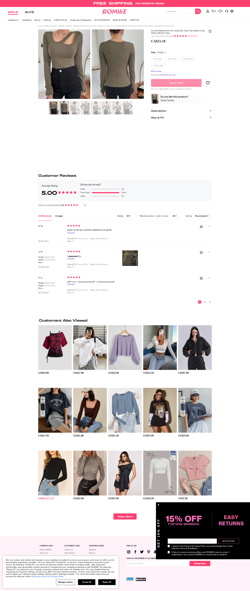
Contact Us (68, 550)
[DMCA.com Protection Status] (141, 579)
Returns (92, 553)
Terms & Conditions (188, 548)
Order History (69, 553)
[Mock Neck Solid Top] (55, 473)
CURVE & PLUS (60, 20)
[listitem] (55, 355)
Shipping (92, 550)
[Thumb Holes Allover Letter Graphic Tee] (90, 473)
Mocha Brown (98, 239)
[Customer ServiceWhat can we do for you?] (226, 11)
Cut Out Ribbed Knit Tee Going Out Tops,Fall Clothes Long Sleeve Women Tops (178, 31)
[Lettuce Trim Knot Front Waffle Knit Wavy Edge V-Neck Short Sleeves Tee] (195, 473)
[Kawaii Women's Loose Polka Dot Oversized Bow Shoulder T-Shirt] (125, 473)
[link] (125, 3)
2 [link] (204, 302)
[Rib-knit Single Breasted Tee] (125, 410)
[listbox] (207, 11)
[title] (125, 320)
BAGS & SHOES (120, 20)
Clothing (47, 20)
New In (37, 20)
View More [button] (125, 516)
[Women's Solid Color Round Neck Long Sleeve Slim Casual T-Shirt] (160, 473)
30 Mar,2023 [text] (43, 241)
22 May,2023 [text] (43, 267)
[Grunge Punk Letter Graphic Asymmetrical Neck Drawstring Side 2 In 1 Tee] (55, 347)
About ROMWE (46, 550)
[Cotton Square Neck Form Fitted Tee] (90, 410)
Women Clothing (65, 26)
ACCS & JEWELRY (102, 20)
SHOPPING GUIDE (96, 546)
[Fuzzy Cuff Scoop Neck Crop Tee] (160, 347)
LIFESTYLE (134, 20)
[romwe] (114, 11)
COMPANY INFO (46, 546)
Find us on (131, 546)
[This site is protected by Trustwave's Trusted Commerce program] (129, 579)
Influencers (44, 553)
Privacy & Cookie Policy (195, 546)
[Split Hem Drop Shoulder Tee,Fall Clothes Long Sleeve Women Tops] (90, 347)
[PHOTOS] (91, 64)
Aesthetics (27, 20)
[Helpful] (201, 226)
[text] (91, 225)
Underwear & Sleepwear (80, 20)
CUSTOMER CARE (72, 546)
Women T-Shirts (104, 26)
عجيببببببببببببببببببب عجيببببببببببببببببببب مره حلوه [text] (91, 281)
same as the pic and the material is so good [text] (89, 230)
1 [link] (199, 302)
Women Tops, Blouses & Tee (84, 26)
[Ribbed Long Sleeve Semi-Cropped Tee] (125, 347)
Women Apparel (51, 26)
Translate (71, 233)
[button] (208, 83)
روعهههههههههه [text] (74, 255)
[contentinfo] (43, 372)
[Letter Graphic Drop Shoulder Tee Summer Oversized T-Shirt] (55, 410)
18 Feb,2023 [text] (43, 293)
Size (157, 52)
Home (40, 26)
